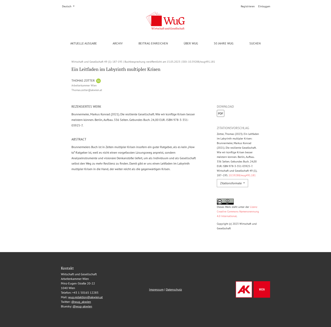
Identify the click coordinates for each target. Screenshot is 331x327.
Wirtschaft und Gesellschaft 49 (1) (91, 61)
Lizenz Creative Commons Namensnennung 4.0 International (238, 211)
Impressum (156, 289)
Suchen (255, 43)
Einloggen (264, 6)
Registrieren (248, 6)
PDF (220, 113)
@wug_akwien (81, 302)
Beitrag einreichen (153, 43)
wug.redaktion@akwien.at (85, 297)
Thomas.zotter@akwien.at (86, 90)
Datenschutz (174, 289)
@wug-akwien (82, 306)
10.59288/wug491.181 (201, 61)
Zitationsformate (231, 183)
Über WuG (191, 43)
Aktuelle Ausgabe (83, 43)
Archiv (118, 43)
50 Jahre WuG (224, 43)
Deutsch (69, 6)
